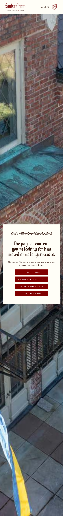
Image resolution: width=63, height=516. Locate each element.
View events (31, 272)
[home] (14, 7)
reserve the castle (31, 286)
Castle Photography (31, 279)
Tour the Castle (31, 293)
